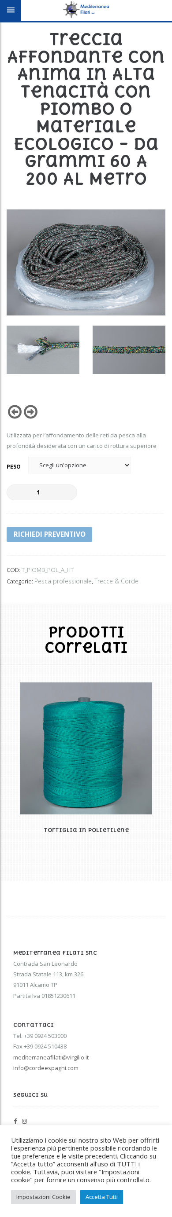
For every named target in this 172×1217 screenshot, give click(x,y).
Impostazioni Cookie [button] (43, 1197)
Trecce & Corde (116, 581)
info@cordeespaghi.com (46, 1068)
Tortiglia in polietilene (86, 830)
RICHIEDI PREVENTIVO (50, 534)
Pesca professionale (63, 581)
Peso (14, 466)
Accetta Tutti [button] (102, 1197)
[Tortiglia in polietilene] (86, 748)
